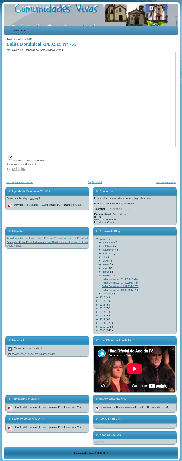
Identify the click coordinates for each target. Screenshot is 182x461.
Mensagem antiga (166, 182)
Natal (55, 242)
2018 (103, 297)
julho (105, 257)
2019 (103, 238)
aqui (32, 198)
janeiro (106, 293)
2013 (103, 315)
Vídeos (18, 245)
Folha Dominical (27, 164)
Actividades (13, 238)
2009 (103, 330)
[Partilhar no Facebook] (23, 169)
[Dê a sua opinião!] (14, 169)
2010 (103, 326)
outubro (107, 246)
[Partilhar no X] (18, 169)
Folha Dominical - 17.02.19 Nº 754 (120, 282)
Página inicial (19, 30)
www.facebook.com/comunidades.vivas (33, 354)
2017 (103, 301)
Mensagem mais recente (19, 182)
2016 (103, 304)
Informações (45, 242)
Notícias (64, 242)
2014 (103, 312)
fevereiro (108, 275)
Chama (58, 238)
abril (105, 268)
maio (105, 264)
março (106, 271)
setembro (108, 249)
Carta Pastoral (45, 238)
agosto (107, 253)
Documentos (70, 238)
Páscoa (73, 242)
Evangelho (13, 242)
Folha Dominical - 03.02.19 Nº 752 (120, 290)
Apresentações (28, 238)
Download (82, 238)
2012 (103, 319)
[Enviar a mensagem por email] (9, 169)
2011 (103, 323)
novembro (108, 242)
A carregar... (100, 426)
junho (106, 260)
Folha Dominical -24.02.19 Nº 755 (42, 44)
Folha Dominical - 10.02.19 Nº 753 (120, 286)
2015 (103, 308)
